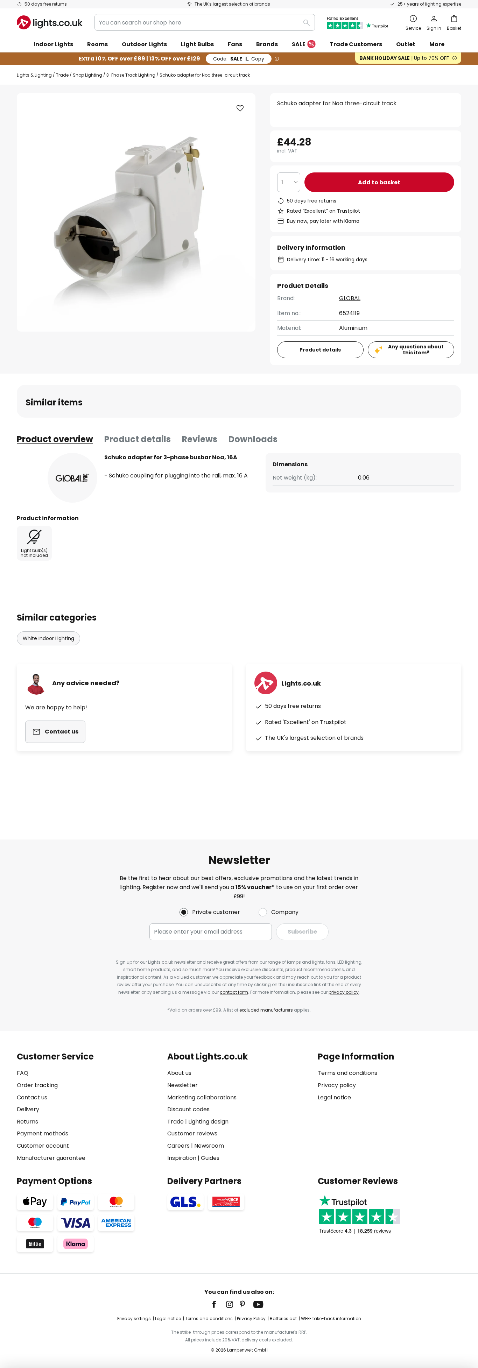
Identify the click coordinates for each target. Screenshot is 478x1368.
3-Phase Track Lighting (130, 75)
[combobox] (205, 22)
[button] (240, 108)
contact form (234, 992)
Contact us (32, 1097)
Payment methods (42, 1133)
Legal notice (334, 1097)
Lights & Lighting (34, 75)
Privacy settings (134, 1318)
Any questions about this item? (416, 349)
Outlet (405, 44)
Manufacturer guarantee (51, 1158)
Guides (210, 1158)
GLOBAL (349, 298)
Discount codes (188, 1109)
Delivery (28, 1109)
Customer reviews (192, 1133)
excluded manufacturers (266, 1010)
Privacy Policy (251, 1318)
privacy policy (344, 992)
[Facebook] (218, 1304)
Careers (178, 1146)
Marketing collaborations (202, 1097)
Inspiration (181, 1158)
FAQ (22, 1073)
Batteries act (283, 1318)
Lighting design (208, 1122)
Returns (27, 1122)
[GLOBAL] (72, 478)
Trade (62, 75)
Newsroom (209, 1146)
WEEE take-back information (331, 1318)
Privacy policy (337, 1085)
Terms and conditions (347, 1073)
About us (179, 1073)
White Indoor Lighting (48, 638)
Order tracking (37, 1085)
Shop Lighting (87, 75)
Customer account (43, 1146)
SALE (298, 44)
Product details (137, 439)
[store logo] (50, 22)
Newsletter (182, 1085)
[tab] (55, 439)
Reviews (199, 439)
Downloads (253, 439)
